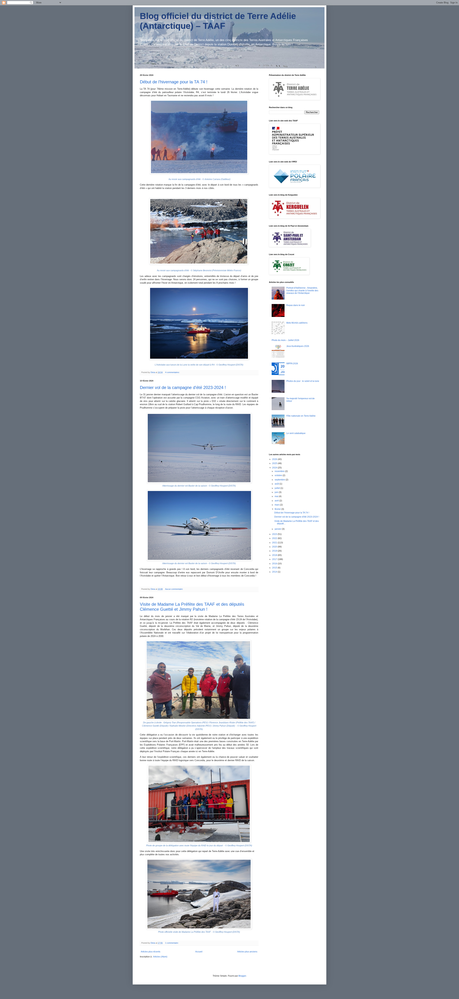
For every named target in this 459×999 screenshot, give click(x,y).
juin (277, 492)
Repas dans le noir (295, 305)
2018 (275, 555)
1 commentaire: (172, 943)
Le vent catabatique (296, 433)
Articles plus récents (150, 951)
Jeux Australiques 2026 (297, 346)
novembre (280, 471)
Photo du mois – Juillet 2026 (285, 340)
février (278, 509)
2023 (275, 534)
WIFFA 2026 (292, 363)
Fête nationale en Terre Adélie (301, 416)
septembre (280, 479)
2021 (275, 542)
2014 (275, 572)
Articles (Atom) (160, 956)
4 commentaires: (172, 372)
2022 (275, 538)
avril (277, 500)
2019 (275, 551)
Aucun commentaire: (174, 589)
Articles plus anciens (247, 951)
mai (277, 496)
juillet (277, 488)
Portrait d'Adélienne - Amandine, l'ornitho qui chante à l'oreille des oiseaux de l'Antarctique (302, 290)
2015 (275, 567)
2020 (275, 546)
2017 (275, 559)
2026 (275, 459)
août (277, 484)
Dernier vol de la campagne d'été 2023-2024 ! (183, 387)
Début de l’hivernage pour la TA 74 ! (173, 81)
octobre (279, 475)
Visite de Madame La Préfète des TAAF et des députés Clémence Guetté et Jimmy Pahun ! (192, 607)
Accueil (198, 951)
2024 (275, 467)
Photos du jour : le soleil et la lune (302, 381)
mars (277, 505)
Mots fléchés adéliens (296, 323)
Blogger (242, 976)
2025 (275, 463)
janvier (278, 529)
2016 (275, 563)
